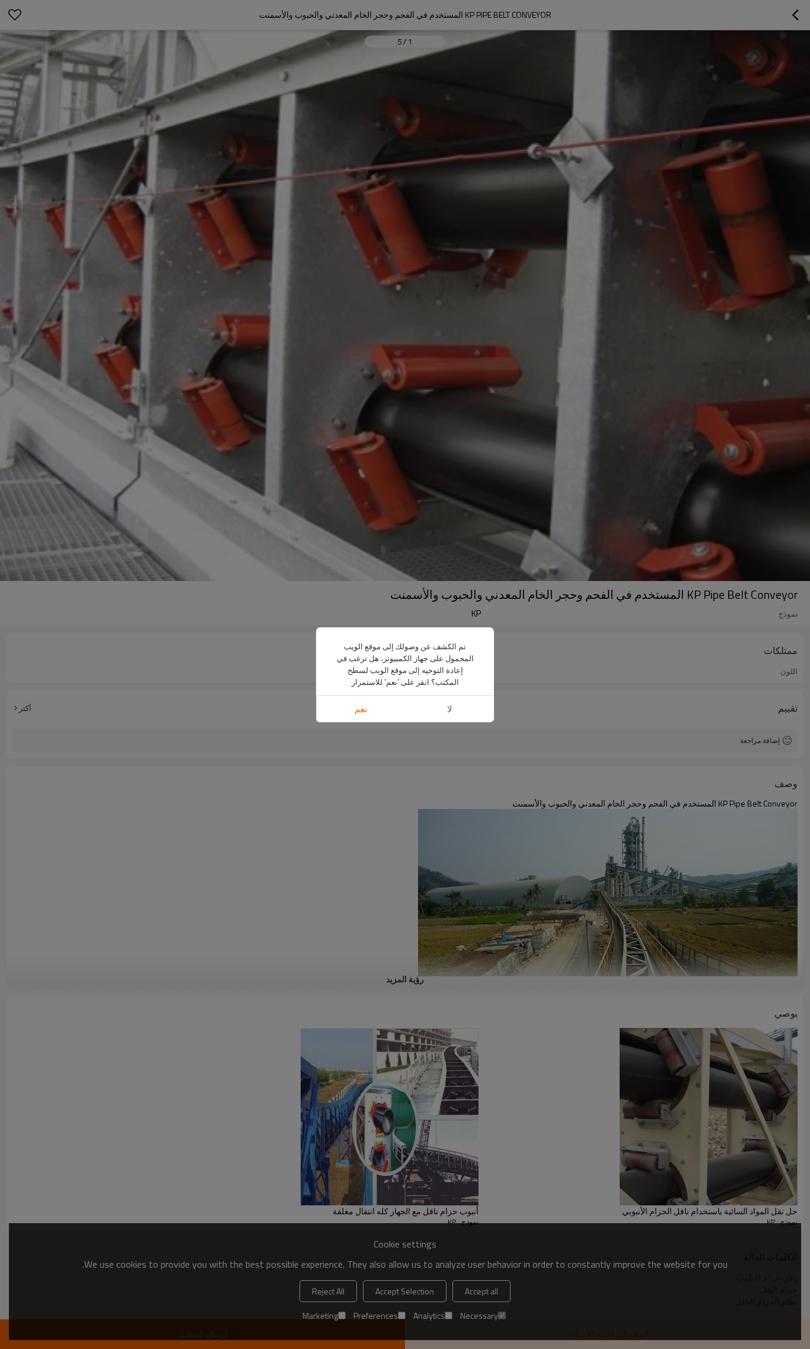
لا (449, 709)
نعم (361, 709)
